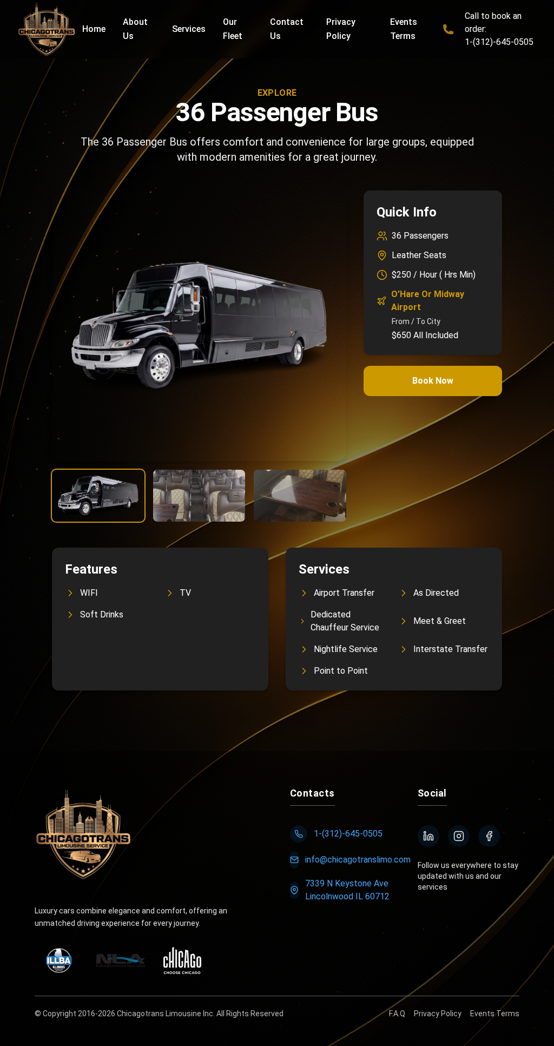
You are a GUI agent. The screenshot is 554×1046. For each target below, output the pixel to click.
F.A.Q (397, 1013)
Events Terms (494, 1013)
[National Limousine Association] (120, 960)
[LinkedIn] (428, 836)
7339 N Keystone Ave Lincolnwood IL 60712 (347, 890)
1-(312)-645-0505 (348, 833)
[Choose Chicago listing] (182, 960)
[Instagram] (459, 836)
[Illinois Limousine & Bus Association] (59, 960)
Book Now (432, 381)
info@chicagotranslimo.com (358, 859)
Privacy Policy (437, 1013)
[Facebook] (489, 836)
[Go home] (83, 834)
